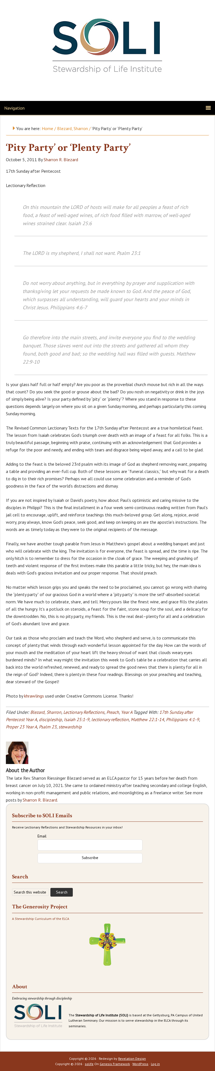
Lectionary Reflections (83, 712)
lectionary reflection (110, 719)
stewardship (70, 727)
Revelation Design (132, 1058)
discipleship (50, 719)
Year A (126, 712)
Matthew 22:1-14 (147, 719)
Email (42, 836)
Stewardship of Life (107, 44)
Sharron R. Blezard (40, 800)
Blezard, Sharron (45, 712)
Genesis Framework (115, 1064)
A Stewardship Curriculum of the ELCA (40, 919)
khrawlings (34, 696)
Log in (155, 1064)
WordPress (140, 1064)
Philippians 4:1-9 (182, 719)
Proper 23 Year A (21, 727)
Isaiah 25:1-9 (76, 719)
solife (89, 1064)
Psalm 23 (48, 727)
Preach (112, 712)
